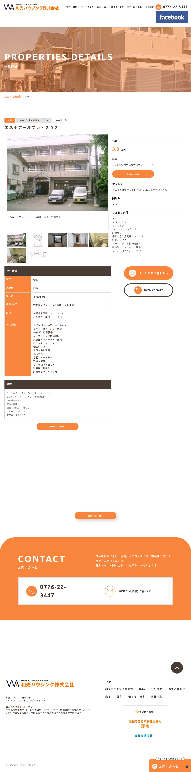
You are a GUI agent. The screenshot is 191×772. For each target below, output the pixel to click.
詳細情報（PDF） (57, 426)
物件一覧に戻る (95, 515)
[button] (14, 172)
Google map (133, 174)
